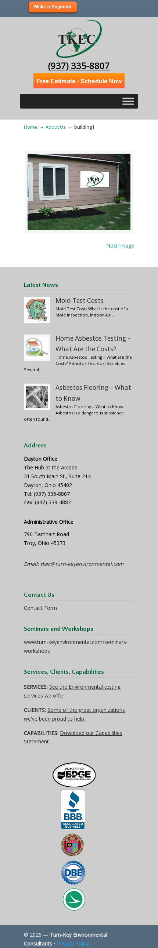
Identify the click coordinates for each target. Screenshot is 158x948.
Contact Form (40, 607)
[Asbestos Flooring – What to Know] (37, 397)
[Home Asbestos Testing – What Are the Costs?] (37, 348)
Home (30, 127)
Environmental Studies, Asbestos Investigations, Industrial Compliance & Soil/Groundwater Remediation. (79, 38)
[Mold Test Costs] (37, 310)
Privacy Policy (73, 943)
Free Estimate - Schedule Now (79, 81)
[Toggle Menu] (128, 101)
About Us (56, 127)
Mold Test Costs (79, 300)
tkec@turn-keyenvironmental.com (81, 563)
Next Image (120, 245)
